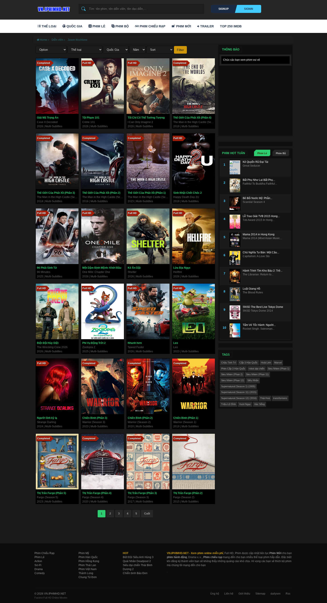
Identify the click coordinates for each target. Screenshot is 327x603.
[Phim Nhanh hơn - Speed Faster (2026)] (148, 311)
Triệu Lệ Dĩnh (228, 404)
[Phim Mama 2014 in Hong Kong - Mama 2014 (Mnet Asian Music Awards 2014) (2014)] (236, 240)
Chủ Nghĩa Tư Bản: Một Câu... (261, 252)
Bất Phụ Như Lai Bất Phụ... (259, 180)
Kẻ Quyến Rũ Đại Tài (255, 161)
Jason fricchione (77, 39)
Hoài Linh (266, 362)
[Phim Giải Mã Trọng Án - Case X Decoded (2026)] (57, 86)
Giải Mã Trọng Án (47, 117)
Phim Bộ (122, 26)
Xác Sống (259, 404)
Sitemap (260, 593)
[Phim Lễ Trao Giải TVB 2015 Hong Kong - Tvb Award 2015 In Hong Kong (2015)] (236, 221)
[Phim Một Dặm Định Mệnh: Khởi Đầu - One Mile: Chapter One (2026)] (102, 236)
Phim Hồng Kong (89, 561)
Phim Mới (183, 26)
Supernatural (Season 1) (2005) (238, 386)
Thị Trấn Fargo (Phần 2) (187, 493)
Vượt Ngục (245, 404)
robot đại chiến (256, 368)
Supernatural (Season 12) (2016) (239, 398)
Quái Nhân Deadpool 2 (137, 561)
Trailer (206, 26)
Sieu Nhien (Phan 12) (232, 380)
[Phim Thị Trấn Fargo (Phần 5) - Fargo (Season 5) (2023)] (57, 461)
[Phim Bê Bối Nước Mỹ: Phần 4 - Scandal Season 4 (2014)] (236, 203)
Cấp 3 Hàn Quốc (248, 362)
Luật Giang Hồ (251, 288)
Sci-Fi (37, 565)
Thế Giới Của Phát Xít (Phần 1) (147, 192)
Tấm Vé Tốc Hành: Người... (259, 325)
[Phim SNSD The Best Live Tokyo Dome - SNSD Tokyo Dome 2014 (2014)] (236, 312)
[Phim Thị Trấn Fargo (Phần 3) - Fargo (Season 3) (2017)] (148, 461)
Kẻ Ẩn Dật (134, 267)
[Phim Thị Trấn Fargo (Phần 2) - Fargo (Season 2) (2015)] (193, 461)
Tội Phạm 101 (90, 117)
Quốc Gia (74, 26)
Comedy (39, 573)
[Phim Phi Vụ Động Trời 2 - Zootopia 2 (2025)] (102, 311)
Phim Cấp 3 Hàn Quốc (233, 368)
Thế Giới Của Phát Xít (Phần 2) (101, 192)
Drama (38, 569)
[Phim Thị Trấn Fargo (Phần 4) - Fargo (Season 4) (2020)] (102, 461)
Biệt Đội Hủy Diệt (48, 343)
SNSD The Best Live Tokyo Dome (263, 307)
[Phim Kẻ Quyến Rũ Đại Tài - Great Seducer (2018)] (236, 167)
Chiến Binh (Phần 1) (185, 417)
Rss (288, 593)
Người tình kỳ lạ (47, 417)
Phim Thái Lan (87, 565)
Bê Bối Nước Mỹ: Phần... (257, 198)
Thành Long (86, 573)
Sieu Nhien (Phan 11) (257, 374)
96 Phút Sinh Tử (47, 267)
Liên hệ (228, 593)
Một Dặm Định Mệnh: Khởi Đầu (101, 267)
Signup (223, 8)
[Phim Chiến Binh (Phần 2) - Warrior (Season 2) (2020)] (148, 386)
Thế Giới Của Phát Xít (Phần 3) (56, 192)
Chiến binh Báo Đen (135, 573)
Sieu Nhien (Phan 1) (278, 368)
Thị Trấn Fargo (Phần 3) (142, 493)
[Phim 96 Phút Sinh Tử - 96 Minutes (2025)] (57, 236)
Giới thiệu (244, 593)
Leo (175, 343)
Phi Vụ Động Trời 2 (94, 343)
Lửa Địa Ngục (182, 267)
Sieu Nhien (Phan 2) (232, 374)
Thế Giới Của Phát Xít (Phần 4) (192, 117)
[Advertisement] (255, 95)
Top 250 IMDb (231, 26)
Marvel (278, 362)
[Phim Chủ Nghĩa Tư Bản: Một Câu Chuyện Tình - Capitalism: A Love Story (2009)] (236, 258)
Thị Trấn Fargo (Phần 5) (51, 493)
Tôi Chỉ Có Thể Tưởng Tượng (146, 117)
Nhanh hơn (135, 343)
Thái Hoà (265, 398)
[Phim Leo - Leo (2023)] (193, 311)
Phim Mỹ (84, 553)
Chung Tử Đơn (88, 577)
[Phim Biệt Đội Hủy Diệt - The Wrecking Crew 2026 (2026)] (57, 311)
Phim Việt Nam (88, 569)
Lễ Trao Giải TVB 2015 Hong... (261, 216)
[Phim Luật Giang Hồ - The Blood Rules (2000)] (236, 294)
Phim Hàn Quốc (88, 557)
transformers (280, 398)
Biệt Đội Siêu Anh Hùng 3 (138, 557)
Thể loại (48, 26)
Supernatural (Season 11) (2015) (238, 392)
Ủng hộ (214, 593)
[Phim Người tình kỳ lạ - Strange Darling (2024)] (57, 386)
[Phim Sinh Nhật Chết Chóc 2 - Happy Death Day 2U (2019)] (193, 161)
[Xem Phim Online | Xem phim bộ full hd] (53, 8)
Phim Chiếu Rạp (152, 26)
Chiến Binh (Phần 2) (140, 417)
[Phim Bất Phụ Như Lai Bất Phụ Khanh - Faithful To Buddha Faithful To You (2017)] (236, 185)
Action (38, 561)
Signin (248, 8)
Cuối (147, 513)
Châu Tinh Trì (228, 362)
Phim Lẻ (98, 26)
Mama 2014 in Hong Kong (259, 234)
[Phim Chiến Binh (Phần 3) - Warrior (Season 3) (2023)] (102, 386)
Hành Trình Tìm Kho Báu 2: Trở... (262, 270)
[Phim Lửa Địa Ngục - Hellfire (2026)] (193, 236)
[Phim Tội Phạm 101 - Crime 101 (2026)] (102, 86)
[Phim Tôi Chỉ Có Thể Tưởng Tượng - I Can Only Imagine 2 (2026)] (148, 86)
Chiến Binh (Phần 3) (94, 417)
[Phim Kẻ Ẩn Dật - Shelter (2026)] (148, 236)
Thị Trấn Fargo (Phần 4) (96, 493)
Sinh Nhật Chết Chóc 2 (187, 192)
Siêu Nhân (252, 380)
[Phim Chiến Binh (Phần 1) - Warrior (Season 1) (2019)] (193, 386)
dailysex (275, 593)
